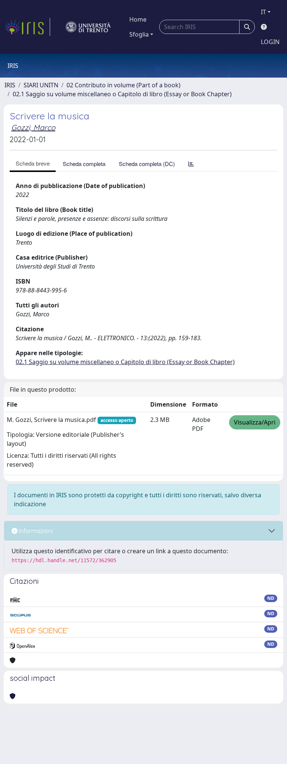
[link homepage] (27, 27)
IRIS (9, 85)
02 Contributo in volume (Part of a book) (123, 85)
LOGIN (270, 42)
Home (137, 19)
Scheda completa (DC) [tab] (147, 163)
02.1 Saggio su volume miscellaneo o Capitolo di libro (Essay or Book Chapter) (122, 94)
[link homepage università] (88, 27)
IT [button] (263, 12)
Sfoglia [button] (139, 34)
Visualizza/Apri (254, 422)
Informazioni (35, 531)
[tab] (191, 163)
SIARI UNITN (41, 85)
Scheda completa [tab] (84, 163)
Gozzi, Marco (33, 127)
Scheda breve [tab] (33, 163)
